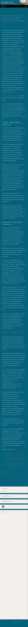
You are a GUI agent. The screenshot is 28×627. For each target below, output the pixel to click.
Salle (3, 491)
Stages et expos (7, 501)
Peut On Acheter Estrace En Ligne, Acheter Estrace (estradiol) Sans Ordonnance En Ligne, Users (14, 475)
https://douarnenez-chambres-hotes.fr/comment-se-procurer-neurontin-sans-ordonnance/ (16, 466)
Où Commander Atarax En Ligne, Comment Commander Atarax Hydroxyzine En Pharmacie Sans (14, 480)
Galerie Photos (6, 496)
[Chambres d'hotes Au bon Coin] (14, 2)
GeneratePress (17, 622)
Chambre (5, 488)
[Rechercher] (26, 6)
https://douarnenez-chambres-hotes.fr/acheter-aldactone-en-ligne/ (15, 460)
